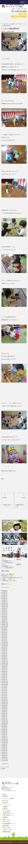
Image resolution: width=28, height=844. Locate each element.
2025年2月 (4, 619)
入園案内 (22, 13)
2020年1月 (4, 718)
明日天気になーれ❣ (6, 575)
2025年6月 (4, 613)
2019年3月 (4, 734)
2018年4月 (4, 752)
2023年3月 (4, 657)
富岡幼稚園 (6, 825)
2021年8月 (4, 687)
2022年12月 (4, 661)
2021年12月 (4, 681)
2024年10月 (4, 626)
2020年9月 (4, 705)
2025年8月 (4, 610)
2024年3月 (4, 637)
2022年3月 (4, 676)
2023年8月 (4, 648)
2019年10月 (4, 723)
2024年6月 (4, 632)
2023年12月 (4, 642)
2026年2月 (4, 600)
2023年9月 (4, 647)
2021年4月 (4, 694)
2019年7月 (4, 728)
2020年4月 (4, 713)
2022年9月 (4, 666)
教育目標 (5, 796)
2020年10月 (4, 703)
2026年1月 (4, 602)
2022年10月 (4, 665)
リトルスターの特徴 (8, 798)
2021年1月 (4, 699)
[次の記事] (20, 494)
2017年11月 (4, 760)
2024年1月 (4, 640)
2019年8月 (4, 726)
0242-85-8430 (8, 788)
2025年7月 (4, 611)
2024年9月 (4, 627)
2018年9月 (4, 744)
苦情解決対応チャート (9, 813)
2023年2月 (4, 658)
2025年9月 (4, 608)
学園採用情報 (6, 831)
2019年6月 (4, 729)
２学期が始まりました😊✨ (9, 580)
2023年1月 (4, 660)
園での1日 (5, 800)
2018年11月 (4, 741)
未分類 (3, 768)
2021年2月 (4, 697)
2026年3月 (4, 598)
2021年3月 (4, 695)
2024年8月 (4, 629)
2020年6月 (4, 710)
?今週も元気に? (7, 505)
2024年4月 (4, 636)
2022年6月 (4, 671)
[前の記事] (7, 494)
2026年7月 (4, 592)
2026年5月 (4, 595)
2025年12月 (4, 603)
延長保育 (5, 809)
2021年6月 (4, 691)
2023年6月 (4, 652)
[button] (23, 2)
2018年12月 (4, 739)
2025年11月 (4, 605)
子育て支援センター (8, 815)
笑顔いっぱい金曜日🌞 (7, 574)
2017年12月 (4, 758)
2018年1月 (4, 757)
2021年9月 (4, 686)
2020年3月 (4, 715)
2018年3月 (4, 754)
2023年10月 (4, 645)
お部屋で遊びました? (19, 505)
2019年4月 (4, 733)
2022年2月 (4, 678)
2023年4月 (4, 655)
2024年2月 (4, 639)
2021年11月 (4, 682)
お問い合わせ (18, 16)
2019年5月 (4, 731)
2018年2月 (4, 755)
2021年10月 (4, 684)
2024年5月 (4, 634)
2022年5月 (4, 673)
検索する (19, 559)
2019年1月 (4, 737)
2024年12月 (4, 623)
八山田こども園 (7, 829)
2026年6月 (4, 593)
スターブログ (5, 767)
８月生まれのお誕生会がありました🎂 (12, 577)
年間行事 (5, 802)
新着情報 (5, 817)
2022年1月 (4, 679)
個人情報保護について (9, 823)
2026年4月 (4, 597)
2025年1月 (4, 621)
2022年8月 (4, 668)
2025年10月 (4, 606)
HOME (4, 794)
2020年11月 (4, 702)
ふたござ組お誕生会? (7, 562)
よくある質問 (6, 811)
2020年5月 (4, 712)
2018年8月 (4, 746)
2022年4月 (4, 674)
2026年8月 (4, 590)
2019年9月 (4, 725)
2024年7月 (4, 631)
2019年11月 (4, 721)
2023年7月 (4, 650)
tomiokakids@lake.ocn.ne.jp (10, 790)
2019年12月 (4, 720)
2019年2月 (4, 736)
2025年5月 (4, 615)
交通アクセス (6, 819)
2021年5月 (4, 692)
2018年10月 (4, 742)
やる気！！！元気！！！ (8, 579)
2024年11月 (4, 624)
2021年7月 (4, 689)
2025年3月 (4, 618)
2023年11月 (4, 644)
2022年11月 (4, 663)
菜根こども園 (6, 827)
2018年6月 (4, 749)
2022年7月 (4, 670)
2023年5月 (4, 653)
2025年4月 (4, 616)
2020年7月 (4, 708)
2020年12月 (4, 700)
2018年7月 (4, 747)
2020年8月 (4, 707)
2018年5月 (4, 750)
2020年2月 (4, 716)
